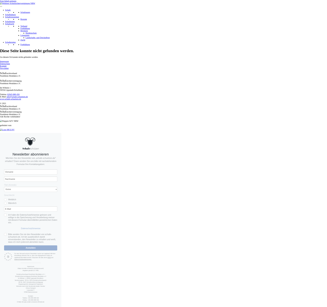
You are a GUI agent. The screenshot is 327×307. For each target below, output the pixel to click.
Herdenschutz (31, 33)
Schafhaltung (10, 15)
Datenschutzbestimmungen (23, 259)
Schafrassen (25, 12)
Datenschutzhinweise (30, 228)
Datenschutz (5, 64)
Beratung (24, 31)
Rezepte (23, 19)
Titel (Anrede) (10, 185)
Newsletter (4, 68)
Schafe (8, 10)
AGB (49, 257)
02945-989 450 (13, 94)
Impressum (4, 61)
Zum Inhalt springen (8, 1)
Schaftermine (10, 42)
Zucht (22, 40)
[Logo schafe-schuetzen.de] (30, 143)
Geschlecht (9, 195)
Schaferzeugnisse (12, 17)
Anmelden (31, 248)
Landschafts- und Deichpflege (38, 38)
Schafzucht (9, 24)
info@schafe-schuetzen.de (17, 97)
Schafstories (10, 21)
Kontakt (3, 66)
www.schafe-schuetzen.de (10, 99)
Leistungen (24, 35)
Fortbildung (25, 28)
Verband (23, 26)
